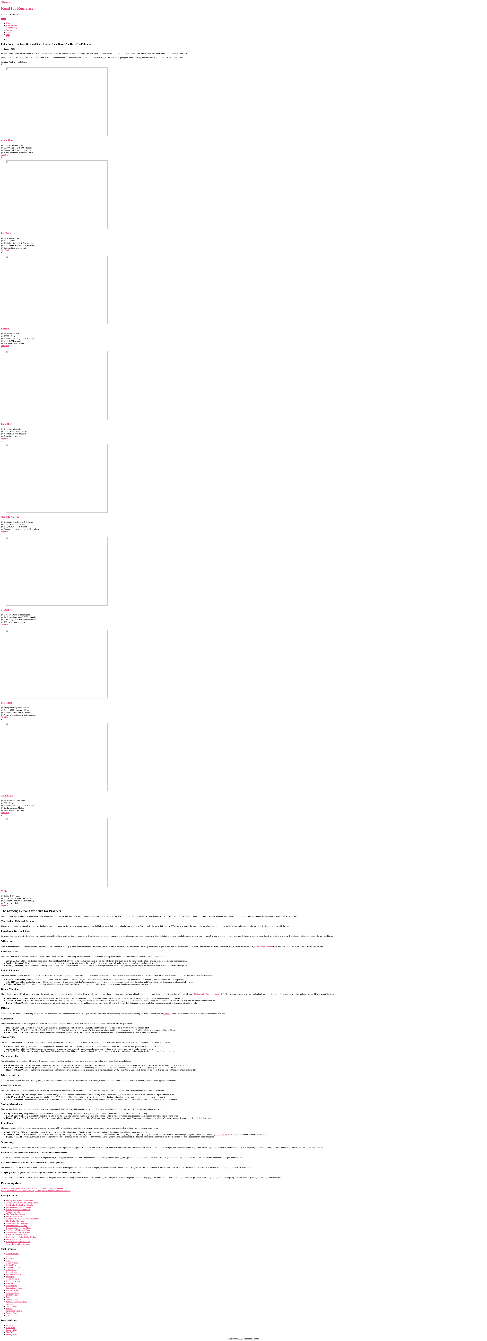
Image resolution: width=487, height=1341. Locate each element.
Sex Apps (10, 1304)
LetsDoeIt (6, 233)
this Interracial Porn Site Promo (206, 994)
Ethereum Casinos (13, 1274)
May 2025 (10, 1332)
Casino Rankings (13, 1267)
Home (8, 23)
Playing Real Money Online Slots (19, 1200)
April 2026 (10, 1328)
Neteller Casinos (12, 1292)
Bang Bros (6, 424)
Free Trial (5, 250)
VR (7, 37)
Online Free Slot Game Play (17, 1223)
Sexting (9, 30)
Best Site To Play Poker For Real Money (22, 1219)
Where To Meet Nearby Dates (18, 1244)
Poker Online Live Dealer (16, 1226)
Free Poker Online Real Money (18, 1207)
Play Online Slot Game (15, 1221)
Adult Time (7, 140)
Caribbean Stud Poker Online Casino (21, 1237)
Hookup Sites (11, 25)
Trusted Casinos (12, 1313)
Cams (8, 32)
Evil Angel (6, 702)
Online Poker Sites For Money (18, 1232)
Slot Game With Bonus (15, 1214)
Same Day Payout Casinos (16, 1302)
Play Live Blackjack (14, 1216)
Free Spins (10, 1276)
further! (166, 1014)
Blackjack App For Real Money (19, 1228)
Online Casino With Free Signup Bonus (22, 1203)
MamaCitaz (7, 795)
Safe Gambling (12, 1299)
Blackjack (10, 1258)
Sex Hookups (11, 1306)
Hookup (9, 1283)
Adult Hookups (12, 1254)
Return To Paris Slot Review (17, 1235)
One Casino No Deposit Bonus (18, 1230)
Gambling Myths (13, 1281)
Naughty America (10, 517)
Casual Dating (12, 1270)
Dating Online (12, 1272)
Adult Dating (11, 28)
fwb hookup (222, 1134)
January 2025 (11, 1334)
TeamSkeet (6, 609)
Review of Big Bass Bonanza (18, 1242)
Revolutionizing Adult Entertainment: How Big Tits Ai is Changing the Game (32, 1188)
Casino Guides (12, 1263)
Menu (3, 19)
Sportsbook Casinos (14, 1311)
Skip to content (7, 2)
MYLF (4, 891)
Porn (8, 35)
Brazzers (5, 328)
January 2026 (11, 1330)
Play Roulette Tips (13, 1239)
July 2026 (10, 1325)
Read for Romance (17, 8)
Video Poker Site (13, 1212)
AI (7, 39)
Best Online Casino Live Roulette (19, 1205)
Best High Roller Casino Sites (18, 1210)
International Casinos (14, 1288)
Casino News (11, 1265)
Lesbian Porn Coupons (263, 947)
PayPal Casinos (12, 1295)
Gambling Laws (12, 1279)
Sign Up (4, 155)
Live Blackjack (12, 1290)
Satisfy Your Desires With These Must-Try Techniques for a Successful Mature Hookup (36, 1191)
